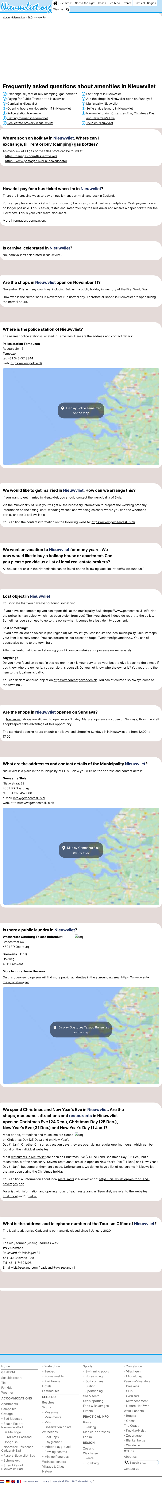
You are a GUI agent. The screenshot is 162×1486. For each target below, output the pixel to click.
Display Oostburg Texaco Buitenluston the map (83, 1029)
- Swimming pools (96, 1371)
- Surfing (89, 1386)
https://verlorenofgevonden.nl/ (110, 637)
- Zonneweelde (52, 1376)
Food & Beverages (96, 1405)
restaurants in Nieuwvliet (28, 1157)
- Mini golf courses (55, 1456)
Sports (88, 1366)
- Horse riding (93, 1376)
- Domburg (91, 1463)
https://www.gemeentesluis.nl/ (113, 522)
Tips (4, 1382)
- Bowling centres (54, 1451)
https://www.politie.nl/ (26, 363)
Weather (58, 9)
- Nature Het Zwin (136, 1405)
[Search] (67, 9)
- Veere (88, 1458)
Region (151, 3)
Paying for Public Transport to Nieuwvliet (36, 98)
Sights (46, 1407)
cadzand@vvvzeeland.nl (57, 1267)
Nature (47, 1471)
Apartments (9, 1404)
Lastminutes (50, 1391)
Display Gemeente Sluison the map (83, 850)
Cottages (7, 1414)
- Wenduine (132, 1445)
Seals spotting (93, 1401)
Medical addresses (96, 1432)
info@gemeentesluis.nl (29, 798)
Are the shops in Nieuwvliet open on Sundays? (119, 98)
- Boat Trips (50, 1437)
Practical (139, 3)
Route (87, 1422)
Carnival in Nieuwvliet (22, 103)
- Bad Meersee (11, 1418)
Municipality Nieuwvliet (102, 103)
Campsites (8, 1409)
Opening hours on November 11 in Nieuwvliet (39, 108)
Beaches (48, 1402)
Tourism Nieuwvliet (99, 123)
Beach (102, 3)
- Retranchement (136, 1401)
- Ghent (129, 1420)
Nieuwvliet (66, 3)
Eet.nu (32, 1196)
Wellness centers (54, 1461)
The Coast (131, 1425)
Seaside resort (11, 1377)
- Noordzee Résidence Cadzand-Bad (17, 1448)
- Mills (46, 1422)
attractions (29, 1135)
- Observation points (57, 1427)
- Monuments (51, 1417)
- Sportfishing (93, 1391)
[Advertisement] (81, 51)
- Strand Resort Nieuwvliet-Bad (12, 1467)
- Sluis (128, 1391)
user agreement (31, 1481)
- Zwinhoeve (51, 1381)
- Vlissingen (132, 1371)
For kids (6, 1387)
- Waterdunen (51, 1366)
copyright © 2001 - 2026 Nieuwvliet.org (72, 1481)
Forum (87, 1437)
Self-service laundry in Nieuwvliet (109, 108)
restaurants (80, 1115)
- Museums (50, 1412)
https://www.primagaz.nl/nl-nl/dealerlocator (36, 161)
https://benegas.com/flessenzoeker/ (31, 156)
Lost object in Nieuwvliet (103, 94)
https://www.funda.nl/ (127, 568)
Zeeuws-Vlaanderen (138, 1381)
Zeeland (88, 1448)
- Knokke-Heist (135, 1430)
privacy (45, 1481)
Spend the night (85, 3)
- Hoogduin (9, 1442)
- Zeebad (48, 1371)
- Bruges (130, 1415)
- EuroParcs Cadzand (16, 1437)
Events (127, 3)
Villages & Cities (53, 1466)
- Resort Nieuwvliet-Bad (18, 1455)
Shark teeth (91, 1396)
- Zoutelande (133, 1366)
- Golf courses (93, 1381)
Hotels (46, 1386)
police (149, 615)
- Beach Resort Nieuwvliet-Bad (12, 1425)
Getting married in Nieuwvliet (27, 118)
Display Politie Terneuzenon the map (83, 410)
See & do (114, 3)
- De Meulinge (11, 1432)
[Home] (55, 3)
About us (130, 1456)
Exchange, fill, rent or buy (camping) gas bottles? (42, 94)
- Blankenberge (134, 1440)
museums (51, 1135)
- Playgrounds (52, 1442)
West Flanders (134, 1411)
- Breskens (131, 1386)
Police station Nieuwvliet (24, 113)
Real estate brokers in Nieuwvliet (30, 123)
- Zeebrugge (133, 1435)
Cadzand (41, 1230)
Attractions (50, 1432)
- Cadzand (131, 1396)
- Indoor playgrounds (57, 1446)
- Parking (89, 1427)
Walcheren (90, 1453)
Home (5, 1366)
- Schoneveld (10, 1460)
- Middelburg (133, 1376)
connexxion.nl (38, 220)
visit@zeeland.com (24, 1267)
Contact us (131, 1468)
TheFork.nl (10, 1196)
